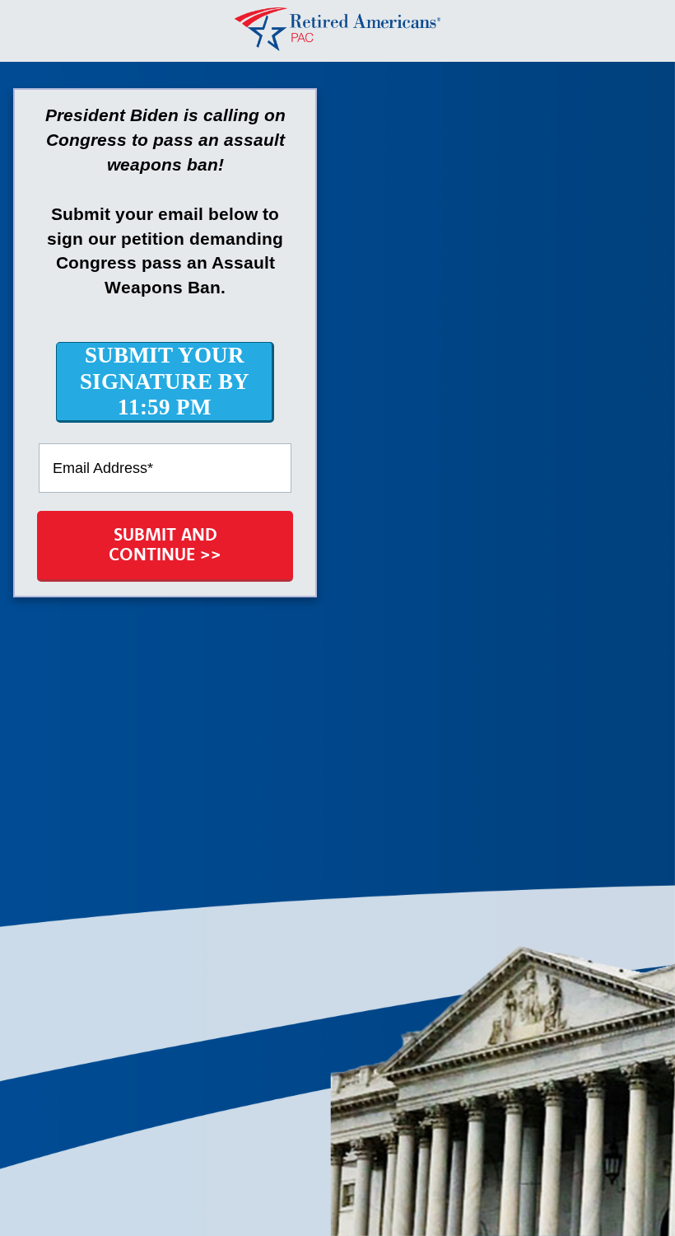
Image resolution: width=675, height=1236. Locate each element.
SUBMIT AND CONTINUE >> (165, 543)
